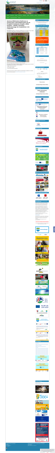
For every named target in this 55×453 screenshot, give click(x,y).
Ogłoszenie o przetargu (38, 345)
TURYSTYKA (20, 15)
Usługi (16, 15)
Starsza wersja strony (38, 442)
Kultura (36, 15)
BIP (44, 0)
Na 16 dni (42, 383)
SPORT (28, 15)
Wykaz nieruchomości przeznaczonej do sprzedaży (42, 344)
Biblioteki (24, 15)
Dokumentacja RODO (14, 17)
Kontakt (19, 17)
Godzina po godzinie (37, 383)
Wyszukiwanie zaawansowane (46, 3)
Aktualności (12, 15)
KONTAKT (41, 0)
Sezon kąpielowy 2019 (41, 15)
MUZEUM (31, 15)
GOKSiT (8, 15)
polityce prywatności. (50, 451)
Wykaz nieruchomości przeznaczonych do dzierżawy (41, 347)
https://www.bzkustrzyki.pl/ (42, 24)
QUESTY (8, 17)
